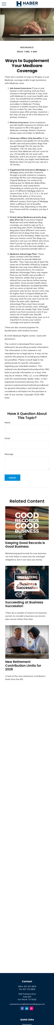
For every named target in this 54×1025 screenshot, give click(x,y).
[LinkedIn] (27, 1008)
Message (9, 454)
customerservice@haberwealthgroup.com (27, 1004)
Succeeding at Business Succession (24, 604)
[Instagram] (31, 1008)
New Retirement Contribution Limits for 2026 (23, 666)
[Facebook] (22, 1008)
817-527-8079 (30, 986)
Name (7, 422)
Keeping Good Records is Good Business (25, 545)
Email (7, 438)
